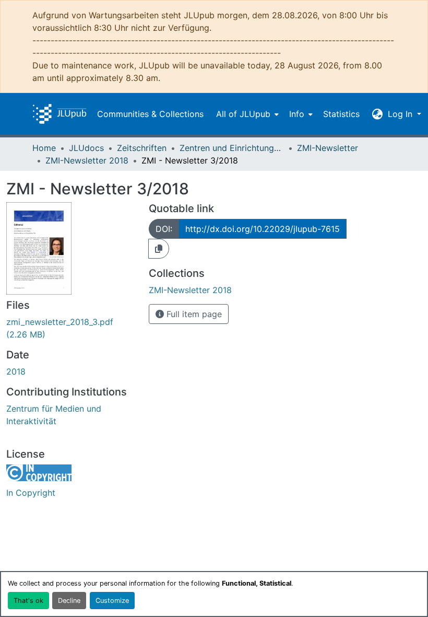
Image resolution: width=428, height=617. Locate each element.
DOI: (164, 229)
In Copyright (30, 492)
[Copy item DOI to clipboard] (158, 249)
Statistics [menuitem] (341, 114)
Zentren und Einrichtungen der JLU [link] (232, 148)
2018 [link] (16, 371)
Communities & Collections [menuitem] (150, 114)
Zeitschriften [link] (142, 148)
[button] (59, 113)
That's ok (28, 600)
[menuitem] (246, 114)
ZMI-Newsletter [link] (327, 148)
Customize (112, 600)
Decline (69, 600)
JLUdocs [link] (86, 148)
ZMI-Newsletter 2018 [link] (86, 160)
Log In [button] (401, 114)
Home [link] (44, 148)
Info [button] (296, 114)
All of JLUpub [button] (243, 114)
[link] (71, 328)
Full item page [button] (193, 314)
